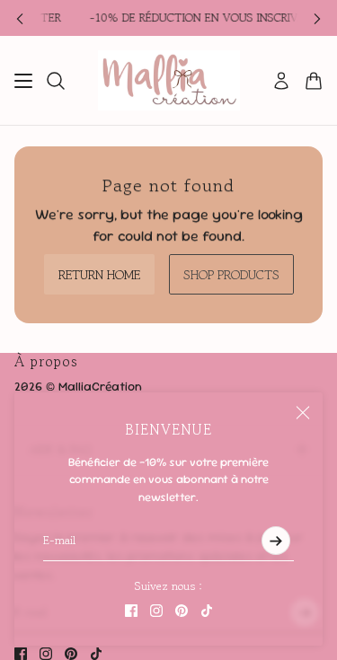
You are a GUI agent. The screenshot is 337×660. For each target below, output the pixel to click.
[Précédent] (19, 18)
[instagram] (156, 610)
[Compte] (281, 81)
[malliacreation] (169, 80)
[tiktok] (207, 610)
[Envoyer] (276, 540)
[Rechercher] (56, 81)
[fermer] (303, 412)
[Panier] (314, 81)
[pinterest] (181, 610)
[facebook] (131, 610)
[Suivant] (317, 18)
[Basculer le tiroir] (23, 81)
